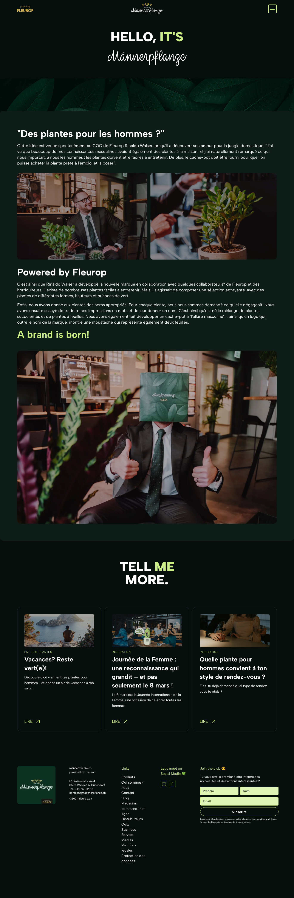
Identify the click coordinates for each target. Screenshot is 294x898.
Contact (127, 793)
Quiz (125, 824)
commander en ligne (133, 811)
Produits (128, 777)
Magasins (129, 803)
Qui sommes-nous (132, 784)
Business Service (128, 832)
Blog (125, 798)
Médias (127, 840)
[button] (272, 9)
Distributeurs (132, 819)
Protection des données (133, 858)
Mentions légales (128, 847)
